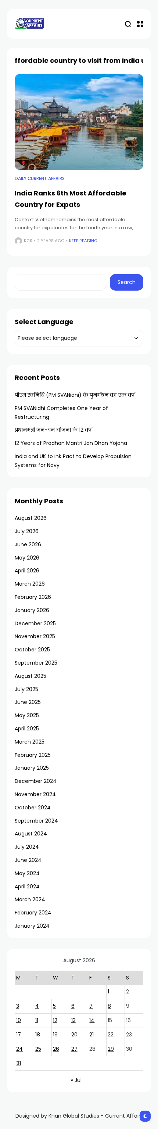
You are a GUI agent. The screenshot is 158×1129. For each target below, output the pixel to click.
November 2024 (35, 794)
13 (73, 1020)
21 (91, 1034)
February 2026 (33, 597)
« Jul (76, 1080)
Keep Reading (83, 241)
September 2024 (36, 820)
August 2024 (31, 833)
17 (18, 1034)
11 (36, 1020)
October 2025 (32, 649)
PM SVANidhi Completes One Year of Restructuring (61, 413)
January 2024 (32, 926)
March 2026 (30, 583)
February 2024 (33, 912)
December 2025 (35, 623)
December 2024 (36, 781)
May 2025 (27, 715)
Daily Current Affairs (40, 178)
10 (18, 1020)
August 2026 (31, 518)
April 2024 (27, 886)
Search (127, 282)
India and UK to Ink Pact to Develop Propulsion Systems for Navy (73, 461)
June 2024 (28, 860)
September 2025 (36, 662)
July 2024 (27, 847)
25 (38, 1049)
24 (19, 1049)
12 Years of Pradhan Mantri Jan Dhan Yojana (71, 443)
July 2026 (27, 531)
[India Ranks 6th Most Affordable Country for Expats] (79, 122)
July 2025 (26, 689)
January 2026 (32, 610)
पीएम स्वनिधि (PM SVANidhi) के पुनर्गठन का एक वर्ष (74, 395)
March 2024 (30, 899)
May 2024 (27, 873)
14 (91, 1020)
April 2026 (27, 570)
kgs (28, 241)
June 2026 (28, 544)
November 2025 (35, 636)
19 (55, 1034)
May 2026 (27, 557)
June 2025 (28, 702)
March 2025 (29, 741)
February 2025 (33, 755)
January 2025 (32, 768)
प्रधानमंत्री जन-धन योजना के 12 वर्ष (53, 430)
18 (37, 1034)
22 (111, 1034)
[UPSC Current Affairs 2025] (29, 24)
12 (55, 1020)
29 (111, 1049)
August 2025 (30, 676)
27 (74, 1049)
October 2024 (33, 807)
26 (56, 1049)
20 (74, 1034)
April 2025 (27, 728)
